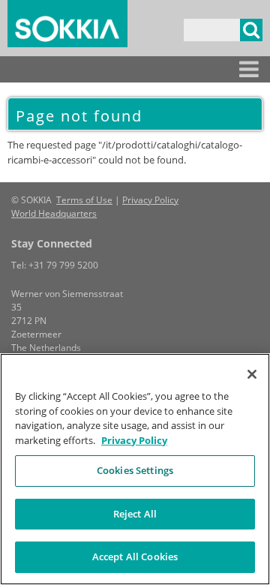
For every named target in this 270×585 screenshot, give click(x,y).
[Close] (252, 374)
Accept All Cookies (135, 556)
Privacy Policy (150, 200)
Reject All (135, 513)
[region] (135, 469)
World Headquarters (54, 213)
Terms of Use (84, 200)
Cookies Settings (135, 470)
